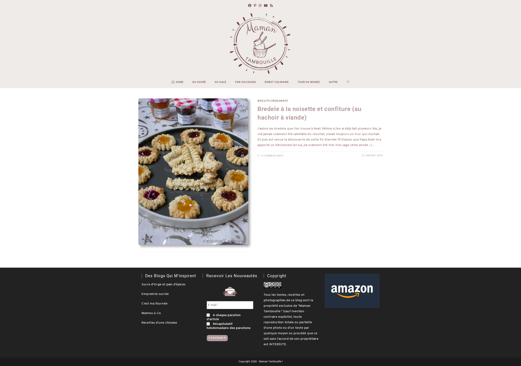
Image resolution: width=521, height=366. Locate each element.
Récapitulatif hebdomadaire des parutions (229, 326)
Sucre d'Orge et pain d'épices (163, 284)
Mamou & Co (151, 313)
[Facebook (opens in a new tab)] (250, 6)
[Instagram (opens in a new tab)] (260, 6)
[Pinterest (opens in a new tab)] (255, 6)
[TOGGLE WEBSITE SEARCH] (348, 82)
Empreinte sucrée (155, 294)
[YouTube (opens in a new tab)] (266, 6)
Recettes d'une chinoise (159, 323)
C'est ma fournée (154, 304)
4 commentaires (272, 155)
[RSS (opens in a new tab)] (271, 6)
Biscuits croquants (272, 101)
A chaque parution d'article (224, 317)
